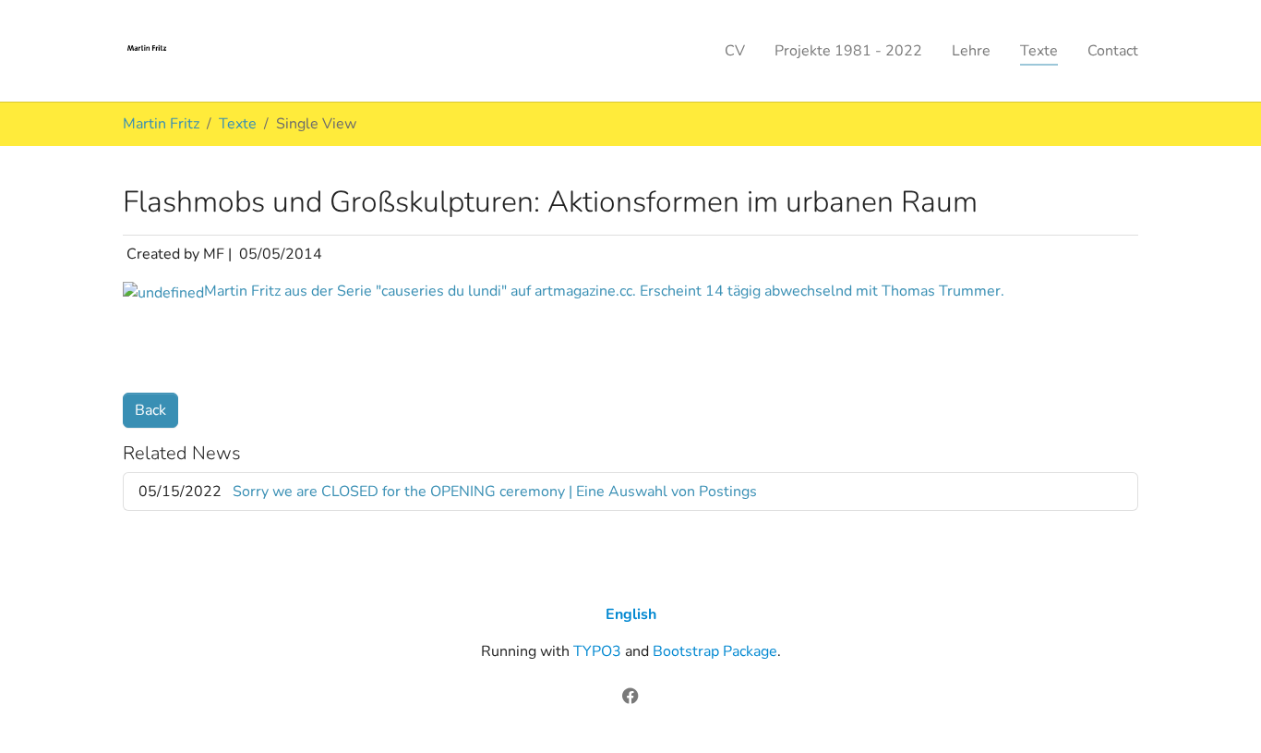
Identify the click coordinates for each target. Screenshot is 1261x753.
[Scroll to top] (1220, 712)
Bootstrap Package (715, 651)
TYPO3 (597, 651)
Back (150, 410)
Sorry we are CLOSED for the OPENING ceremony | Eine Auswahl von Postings (495, 491)
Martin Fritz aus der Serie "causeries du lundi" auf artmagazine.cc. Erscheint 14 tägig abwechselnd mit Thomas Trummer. (604, 291)
